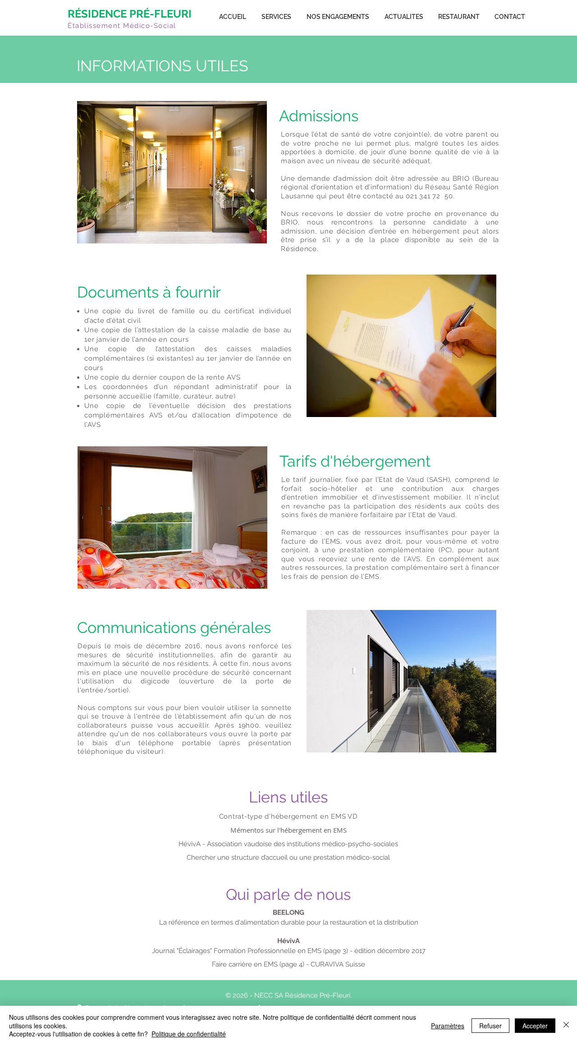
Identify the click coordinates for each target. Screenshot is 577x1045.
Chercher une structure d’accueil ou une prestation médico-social (288, 857)
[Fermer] (566, 1025)
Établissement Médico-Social (122, 26)
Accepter (535, 1025)
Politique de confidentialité (188, 1033)
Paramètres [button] (447, 1025)
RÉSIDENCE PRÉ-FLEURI (130, 13)
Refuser (490, 1025)
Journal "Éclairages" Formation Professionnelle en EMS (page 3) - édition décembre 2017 (289, 951)
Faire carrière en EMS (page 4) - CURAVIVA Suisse (288, 964)
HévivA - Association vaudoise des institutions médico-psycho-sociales (288, 844)
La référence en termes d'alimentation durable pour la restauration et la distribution (288, 922)
